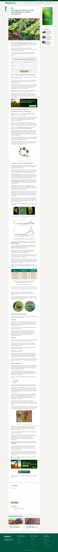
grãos (31, 475)
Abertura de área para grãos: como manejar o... (15, 527)
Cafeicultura (45, 543)
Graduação (32, 543)
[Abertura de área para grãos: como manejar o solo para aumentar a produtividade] (15, 521)
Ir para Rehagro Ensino (38, 0)
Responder (15, 510)
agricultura (12, 475)
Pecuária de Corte (46, 539)
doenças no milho (28, 387)
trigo (12, 176)
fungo (24, 437)
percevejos (34, 475)
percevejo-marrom (18, 113)
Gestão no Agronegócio (47, 545)
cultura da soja (22, 475)
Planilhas (19, 541)
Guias (18, 539)
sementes (18, 353)
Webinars (19, 543)
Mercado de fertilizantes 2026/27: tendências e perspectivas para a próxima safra (49, 43)
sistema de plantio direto (24, 48)
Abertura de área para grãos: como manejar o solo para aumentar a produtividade (49, 33)
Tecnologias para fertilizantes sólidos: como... (32, 527)
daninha (15, 118)
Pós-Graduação (33, 539)
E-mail (20, 498)
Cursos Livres (33, 541)
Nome (11, 498)
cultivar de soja (17, 475)
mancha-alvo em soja (20, 388)
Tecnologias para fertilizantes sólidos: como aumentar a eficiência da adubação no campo (49, 38)
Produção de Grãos (47, 541)
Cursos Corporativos (34, 545)
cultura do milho (18, 78)
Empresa (29, 498)
